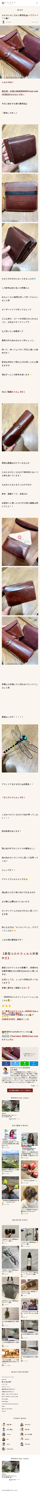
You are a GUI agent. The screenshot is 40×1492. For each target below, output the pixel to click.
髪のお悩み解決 (6, 1382)
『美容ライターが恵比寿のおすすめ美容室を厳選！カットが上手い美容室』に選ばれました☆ (29, 1153)
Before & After (7, 1409)
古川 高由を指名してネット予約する (20, 1090)
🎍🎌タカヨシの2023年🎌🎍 (29, 1180)
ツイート (15, 1064)
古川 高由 (8, 22)
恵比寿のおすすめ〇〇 (8, 1389)
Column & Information (10, 1404)
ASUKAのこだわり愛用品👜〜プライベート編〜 (10, 1301)
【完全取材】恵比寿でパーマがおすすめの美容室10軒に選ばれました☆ (10, 1143)
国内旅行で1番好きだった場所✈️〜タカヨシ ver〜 (10, 1170)
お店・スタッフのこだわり (10, 1394)
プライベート (6, 1386)
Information (12, 1119)
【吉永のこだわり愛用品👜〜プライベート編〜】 (10, 1270)
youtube (5, 1399)
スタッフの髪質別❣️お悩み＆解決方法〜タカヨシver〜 (29, 1210)
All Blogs (5, 1401)
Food (4, 1411)
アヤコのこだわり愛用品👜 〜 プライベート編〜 (29, 1273)
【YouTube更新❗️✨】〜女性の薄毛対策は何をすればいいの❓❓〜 (10, 1361)
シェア (6, 1064)
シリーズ (4, 1384)
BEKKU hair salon (12, 1490)
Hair (3, 1406)
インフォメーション (8, 1377)
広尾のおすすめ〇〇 (8, 1391)
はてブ (34, 1064)
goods (4, 1379)
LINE (24, 1064)
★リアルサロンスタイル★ (10, 1396)
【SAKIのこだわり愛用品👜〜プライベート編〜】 (10, 1240)
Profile (33, 1086)
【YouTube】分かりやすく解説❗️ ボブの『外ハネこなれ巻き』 (29, 1313)
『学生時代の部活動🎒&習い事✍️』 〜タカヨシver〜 (10, 1201)
